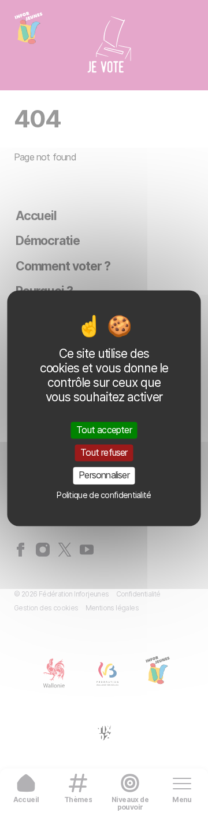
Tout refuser (103, 453)
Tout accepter (104, 430)
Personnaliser (104, 475)
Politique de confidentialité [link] (104, 495)
